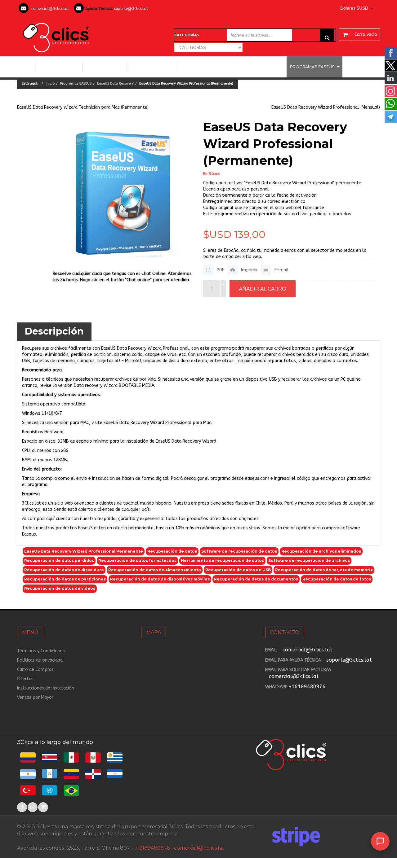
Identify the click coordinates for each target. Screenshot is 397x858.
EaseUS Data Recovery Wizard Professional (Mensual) (325, 107)
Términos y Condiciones (41, 651)
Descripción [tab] (54, 331)
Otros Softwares (257, 66)
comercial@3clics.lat (50, 8)
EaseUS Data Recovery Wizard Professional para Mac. (158, 422)
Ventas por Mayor (35, 697)
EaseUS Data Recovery (115, 83)
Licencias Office (104, 66)
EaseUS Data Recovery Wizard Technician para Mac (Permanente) (83, 107)
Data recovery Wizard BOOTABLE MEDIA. (114, 385)
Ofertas (25, 678)
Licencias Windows (152, 66)
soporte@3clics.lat (131, 8)
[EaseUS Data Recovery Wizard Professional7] (123, 192)
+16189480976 (307, 686)
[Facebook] (22, 807)
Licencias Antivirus (203, 66)
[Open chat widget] (380, 841)
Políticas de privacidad (40, 660)
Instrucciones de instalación (45, 688)
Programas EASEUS (312, 66)
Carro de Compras (35, 669)
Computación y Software (60, 66)
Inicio (26, 66)
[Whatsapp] (33, 807)
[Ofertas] (43, 807)
